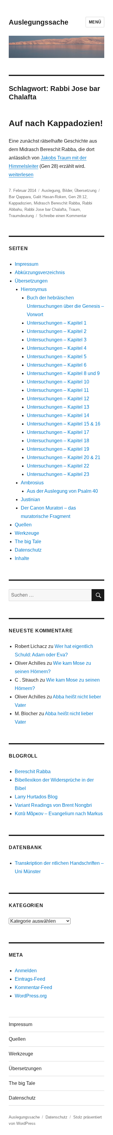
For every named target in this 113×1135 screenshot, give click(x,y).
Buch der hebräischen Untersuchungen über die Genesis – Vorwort (65, 306)
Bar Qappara (20, 197)
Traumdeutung (21, 215)
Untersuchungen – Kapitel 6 (56, 365)
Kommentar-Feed (33, 987)
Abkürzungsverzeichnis (40, 272)
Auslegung (51, 190)
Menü (95, 22)
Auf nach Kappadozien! (56, 123)
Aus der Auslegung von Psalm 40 (62, 491)
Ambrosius (32, 482)
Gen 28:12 (77, 197)
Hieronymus (34, 289)
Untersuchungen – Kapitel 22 (58, 465)
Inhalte (22, 558)
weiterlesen (21, 174)
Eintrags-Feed (30, 979)
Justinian (30, 499)
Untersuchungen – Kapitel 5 (56, 356)
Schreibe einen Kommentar (62, 215)
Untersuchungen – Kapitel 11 (58, 390)
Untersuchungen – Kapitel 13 (58, 407)
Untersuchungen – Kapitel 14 (58, 415)
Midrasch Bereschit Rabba (57, 203)
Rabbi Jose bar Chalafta (45, 209)
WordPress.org (31, 995)
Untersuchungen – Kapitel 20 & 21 (63, 457)
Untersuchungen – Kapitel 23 (58, 474)
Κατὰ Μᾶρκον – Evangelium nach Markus (59, 813)
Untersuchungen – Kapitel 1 (56, 322)
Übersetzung (85, 190)
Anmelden (26, 970)
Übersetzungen (31, 280)
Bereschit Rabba (33, 771)
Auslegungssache (38, 22)
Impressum (26, 264)
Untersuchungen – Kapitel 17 (58, 432)
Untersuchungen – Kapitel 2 (56, 331)
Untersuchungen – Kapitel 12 (58, 398)
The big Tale (28, 541)
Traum (74, 209)
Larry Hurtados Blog (36, 796)
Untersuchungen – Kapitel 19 (58, 449)
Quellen (23, 524)
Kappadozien (20, 203)
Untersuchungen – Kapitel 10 (58, 381)
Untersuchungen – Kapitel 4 (56, 348)
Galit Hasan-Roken (49, 197)
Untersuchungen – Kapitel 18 (58, 440)
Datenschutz (28, 549)
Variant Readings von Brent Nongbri (53, 805)
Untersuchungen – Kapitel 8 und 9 (63, 373)
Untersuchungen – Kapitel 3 (56, 339)
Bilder (67, 190)
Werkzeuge (27, 533)
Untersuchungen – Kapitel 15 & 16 (63, 423)
